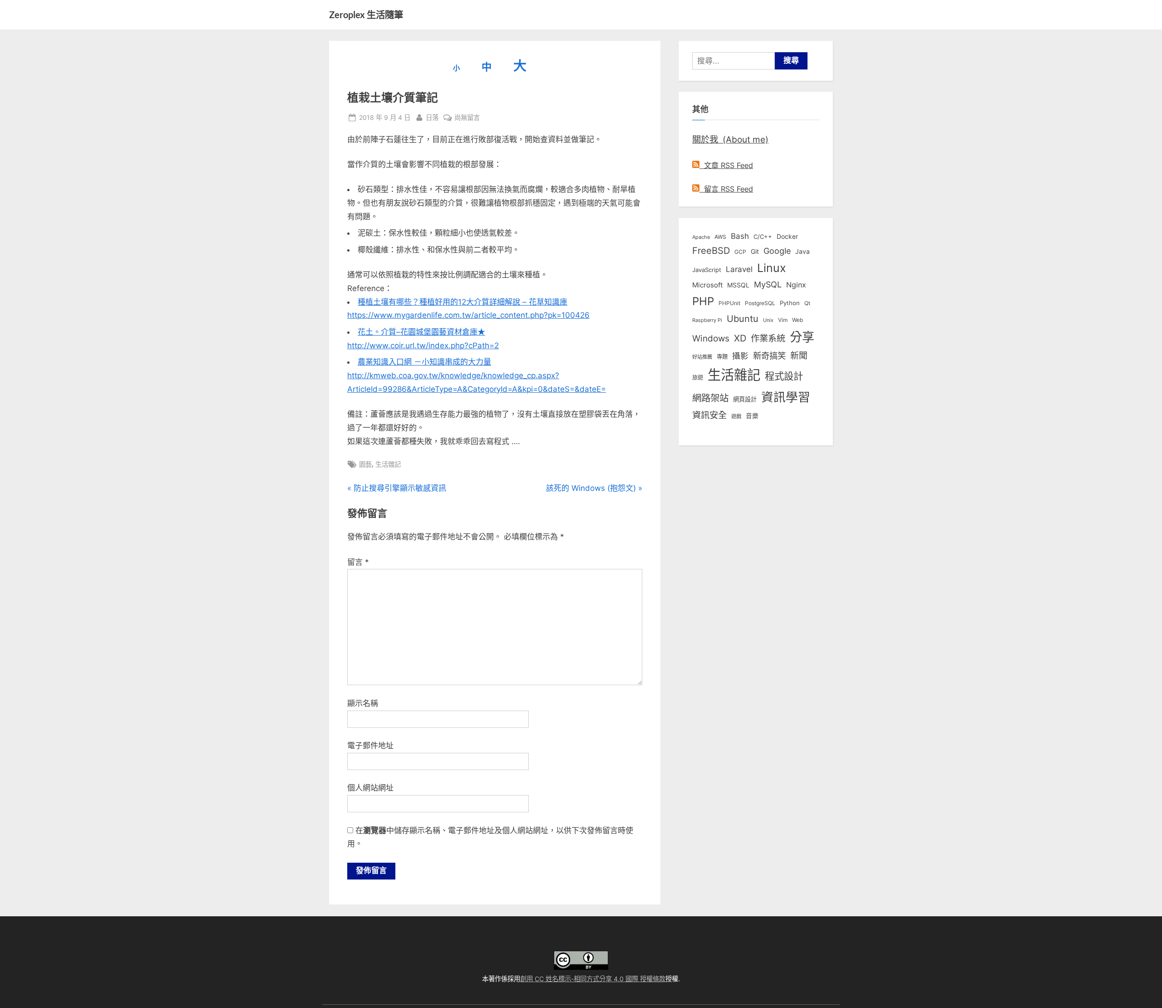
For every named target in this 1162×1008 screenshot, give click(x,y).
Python (790, 303)
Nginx (796, 285)
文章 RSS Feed (726, 165)
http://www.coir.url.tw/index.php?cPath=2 (423, 345)
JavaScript (706, 269)
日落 (432, 117)
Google (777, 251)
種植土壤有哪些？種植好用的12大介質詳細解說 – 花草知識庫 (462, 301)
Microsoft (707, 285)
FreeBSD (711, 250)
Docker (787, 236)
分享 (802, 337)
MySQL (768, 284)
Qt (807, 303)
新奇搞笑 (769, 356)
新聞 (798, 356)
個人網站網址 (370, 787)
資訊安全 (709, 415)
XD (740, 338)
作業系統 (768, 338)
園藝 (365, 464)
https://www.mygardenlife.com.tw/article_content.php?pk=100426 (468, 315)
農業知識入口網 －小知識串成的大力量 (424, 361)
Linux (771, 268)
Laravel (739, 269)
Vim (783, 319)
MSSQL (738, 285)
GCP (740, 252)
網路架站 (710, 398)
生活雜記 (388, 464)
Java (802, 251)
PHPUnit (729, 303)
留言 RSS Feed (726, 188)
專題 (722, 356)
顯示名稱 (362, 703)
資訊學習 (785, 397)
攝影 (740, 356)
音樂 (752, 416)
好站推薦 (702, 357)
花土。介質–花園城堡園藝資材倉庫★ (421, 331)
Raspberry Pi (707, 320)
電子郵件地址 (370, 745)
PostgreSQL (760, 303)
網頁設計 (745, 399)
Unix (768, 320)
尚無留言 (467, 118)
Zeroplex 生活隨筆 (366, 14)
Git (755, 251)
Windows (710, 338)
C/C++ (762, 236)
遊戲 (736, 416)
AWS (720, 236)
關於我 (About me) (730, 139)
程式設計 (784, 376)
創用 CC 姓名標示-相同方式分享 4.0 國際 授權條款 (592, 979)
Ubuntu (742, 318)
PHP (703, 301)
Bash (740, 236)
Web (797, 319)
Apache (701, 237)
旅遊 (697, 377)
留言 (358, 562)
